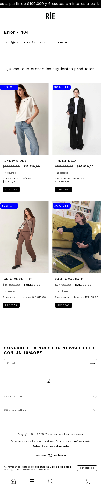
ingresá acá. (81, 441)
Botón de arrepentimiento (50, 446)
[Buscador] (50, 481)
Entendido (87, 468)
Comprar (11, 189)
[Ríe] (13, 481)
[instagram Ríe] (48, 381)
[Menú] (32, 481)
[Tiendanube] (50, 456)
